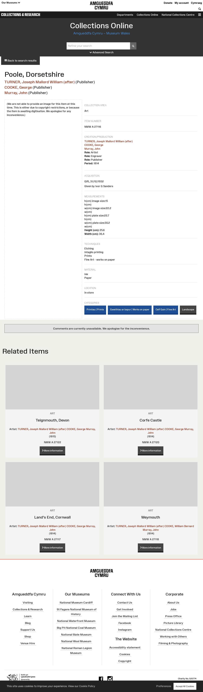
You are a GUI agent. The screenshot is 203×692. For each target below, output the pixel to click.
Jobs (173, 609)
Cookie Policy (87, 686)
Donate (168, 2)
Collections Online (147, 14)
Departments (125, 14)
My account (182, 2)
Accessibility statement (124, 647)
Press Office (173, 616)
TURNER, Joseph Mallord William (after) (39, 82)
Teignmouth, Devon (52, 420)
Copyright (124, 661)
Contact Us (124, 602)
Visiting (28, 602)
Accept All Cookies (185, 686)
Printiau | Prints (95, 309)
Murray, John (15, 93)
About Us (173, 602)
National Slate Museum (76, 634)
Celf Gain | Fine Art (166, 309)
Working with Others (173, 636)
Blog (28, 622)
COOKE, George (18, 87)
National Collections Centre (178, 14)
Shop (27, 636)
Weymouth (150, 517)
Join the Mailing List (125, 616)
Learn (27, 616)
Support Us (27, 629)
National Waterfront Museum (76, 621)
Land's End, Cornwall (52, 517)
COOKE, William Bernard (179, 526)
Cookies (124, 654)
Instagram (124, 629)
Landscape (188, 309)
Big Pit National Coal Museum (76, 627)
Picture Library (173, 622)
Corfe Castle (151, 420)
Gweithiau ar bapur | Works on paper (129, 309)
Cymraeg (196, 2)
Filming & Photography (173, 643)
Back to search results (21, 60)
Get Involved (125, 609)
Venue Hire (27, 643)
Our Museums (10, 2)
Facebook (124, 622)
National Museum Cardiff (76, 602)
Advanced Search (103, 52)
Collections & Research (20, 14)
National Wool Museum (76, 641)
